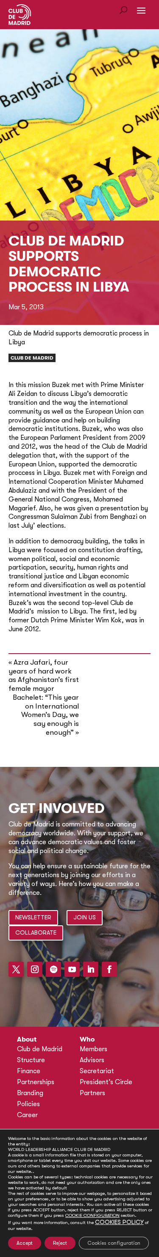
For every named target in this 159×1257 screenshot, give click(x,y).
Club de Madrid (32, 358)
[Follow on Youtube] (72, 969)
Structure (31, 1060)
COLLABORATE (35, 932)
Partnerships (35, 1082)
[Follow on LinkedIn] (90, 969)
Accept (25, 1243)
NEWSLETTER (33, 917)
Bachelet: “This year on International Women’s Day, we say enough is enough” (46, 714)
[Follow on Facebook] (109, 969)
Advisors (92, 1060)
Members (93, 1049)
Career (27, 1115)
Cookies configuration (113, 1243)
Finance (28, 1071)
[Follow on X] (16, 969)
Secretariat (97, 1071)
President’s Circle (106, 1082)
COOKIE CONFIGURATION (92, 1215)
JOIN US (84, 917)
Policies (28, 1104)
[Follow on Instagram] (34, 969)
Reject (60, 1243)
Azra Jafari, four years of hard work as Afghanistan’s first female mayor (43, 675)
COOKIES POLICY (119, 1222)
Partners (92, 1093)
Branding (30, 1093)
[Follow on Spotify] (53, 969)
